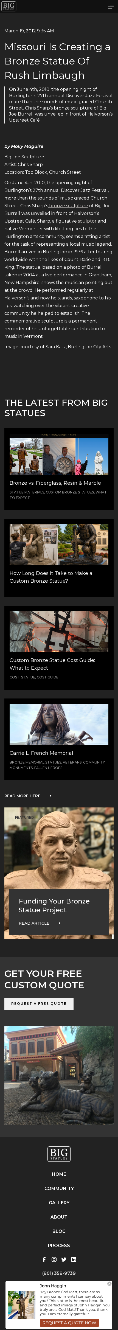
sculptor (87, 221)
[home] (9, 6)
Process (59, 1245)
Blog (59, 1231)
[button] (111, 6)
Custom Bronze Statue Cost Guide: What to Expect (52, 664)
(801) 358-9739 (59, 1273)
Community (59, 1188)
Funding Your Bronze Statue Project (54, 905)
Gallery (59, 1202)
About (59, 1217)
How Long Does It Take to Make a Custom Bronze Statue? (51, 577)
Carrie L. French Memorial (41, 753)
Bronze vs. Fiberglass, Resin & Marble (55, 483)
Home (59, 1174)
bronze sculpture (68, 205)
